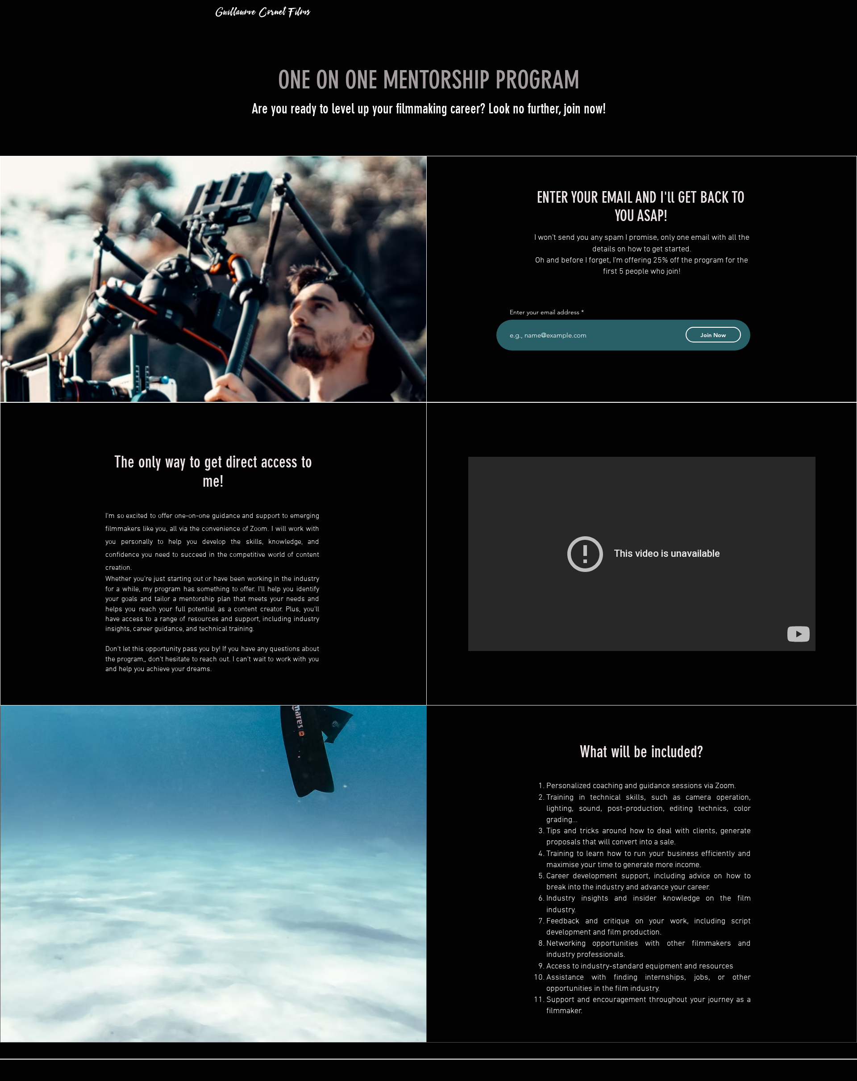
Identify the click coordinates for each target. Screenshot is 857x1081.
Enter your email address (544, 312)
